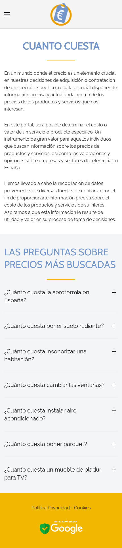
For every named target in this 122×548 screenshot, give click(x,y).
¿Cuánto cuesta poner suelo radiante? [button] (54, 325)
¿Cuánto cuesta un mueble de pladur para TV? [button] (52, 473)
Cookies (82, 508)
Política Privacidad (50, 508)
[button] (7, 14)
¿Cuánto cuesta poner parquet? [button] (45, 444)
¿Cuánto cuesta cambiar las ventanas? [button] (54, 385)
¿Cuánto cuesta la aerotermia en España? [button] (46, 296)
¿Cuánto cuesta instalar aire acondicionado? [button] (40, 414)
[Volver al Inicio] (61, 14)
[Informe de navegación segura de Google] (61, 528)
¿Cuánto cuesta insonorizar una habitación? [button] (45, 355)
